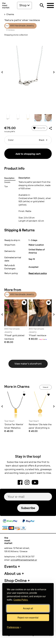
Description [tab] (9, 178)
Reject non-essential (28, 617)
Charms (10, 14)
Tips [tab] (6, 186)
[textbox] (28, 139)
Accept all (28, 608)
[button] (2, 314)
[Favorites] (24, 302)
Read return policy (38, 273)
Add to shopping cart (28, 153)
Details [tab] (7, 182)
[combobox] (28, 140)
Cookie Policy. (20, 599)
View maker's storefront (28, 363)
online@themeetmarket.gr (24, 559)
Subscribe (28, 508)
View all (45, 387)
